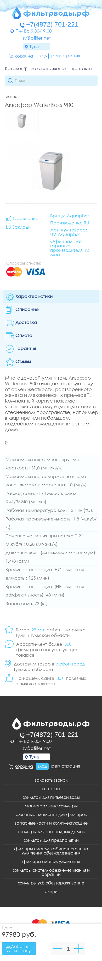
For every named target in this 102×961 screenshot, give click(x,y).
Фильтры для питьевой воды (51, 797)
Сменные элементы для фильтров (51, 814)
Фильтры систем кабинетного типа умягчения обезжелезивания (51, 851)
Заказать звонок (49, 68)
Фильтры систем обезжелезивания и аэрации (51, 872)
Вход (42, 55)
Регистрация (65, 55)
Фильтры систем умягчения (51, 861)
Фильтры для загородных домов (51, 831)
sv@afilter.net (36, 38)
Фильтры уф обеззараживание (51, 882)
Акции (51, 891)
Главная (12, 96)
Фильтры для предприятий (51, 840)
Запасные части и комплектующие (51, 823)
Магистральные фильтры (51, 805)
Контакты (82, 68)
